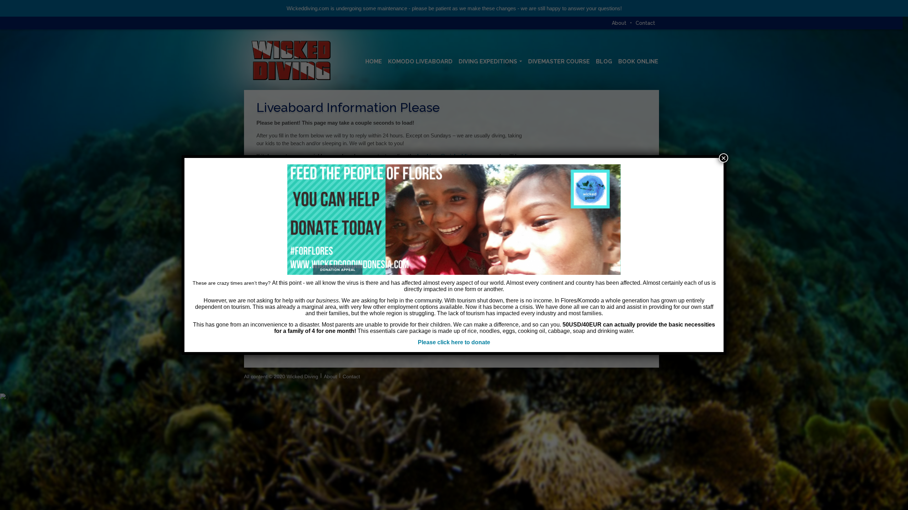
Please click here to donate (454, 342)
